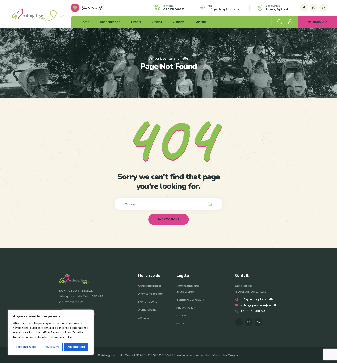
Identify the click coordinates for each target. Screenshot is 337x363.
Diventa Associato (150, 294)
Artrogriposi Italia (149, 286)
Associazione (110, 22)
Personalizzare (26, 347)
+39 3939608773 (173, 9)
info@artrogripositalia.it (225, 9)
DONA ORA (320, 22)
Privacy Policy (185, 307)
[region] (51, 332)
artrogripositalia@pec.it (258, 305)
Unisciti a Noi (92, 8)
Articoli (157, 22)
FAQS (180, 323)
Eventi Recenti (147, 302)
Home (85, 22)
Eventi (136, 22)
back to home (168, 219)
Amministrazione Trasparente (188, 289)
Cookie (181, 315)
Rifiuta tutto (51, 347)
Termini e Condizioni (190, 299)
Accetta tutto (76, 347)
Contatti (200, 22)
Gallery (178, 22)
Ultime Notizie (147, 310)
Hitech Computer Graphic (221, 355)
